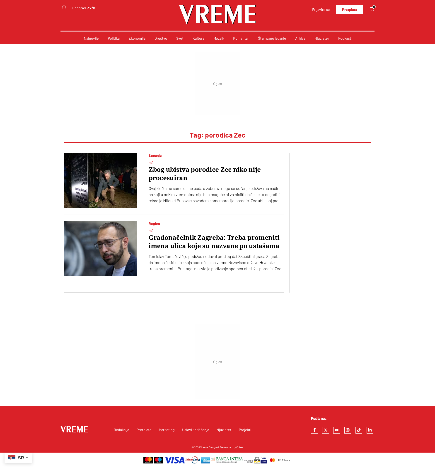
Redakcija (121, 429)
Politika (114, 38)
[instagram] (347, 430)
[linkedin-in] (370, 430)
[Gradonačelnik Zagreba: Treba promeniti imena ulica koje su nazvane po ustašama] (100, 248)
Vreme (204, 447)
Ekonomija (137, 38)
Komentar (241, 38)
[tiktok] (358, 430)
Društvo (161, 38)
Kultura (198, 38)
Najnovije (91, 38)
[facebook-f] (314, 430)
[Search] (64, 8)
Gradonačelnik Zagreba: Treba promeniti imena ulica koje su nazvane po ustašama (214, 242)
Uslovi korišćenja (195, 429)
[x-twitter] (325, 430)
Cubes (240, 447)
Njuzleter (321, 38)
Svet (180, 38)
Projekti (245, 429)
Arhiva (300, 38)
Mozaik (218, 38)
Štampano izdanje (272, 38)
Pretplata (349, 9)
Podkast (344, 38)
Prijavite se (321, 9)
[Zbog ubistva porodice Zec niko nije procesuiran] (100, 180)
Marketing (167, 429)
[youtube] (336, 430)
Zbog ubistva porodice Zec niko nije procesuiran (205, 174)
